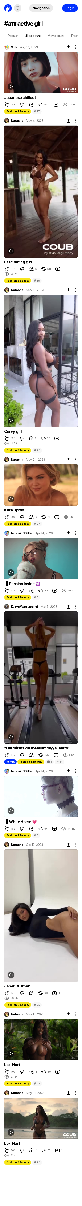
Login (70, 8)
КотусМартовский (24, 606)
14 (59, 762)
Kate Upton (14, 510)
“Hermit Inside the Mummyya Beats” (37, 748)
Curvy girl (13, 431)
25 (37, 1005)
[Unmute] (11, 86)
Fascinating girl (18, 262)
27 (37, 524)
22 (37, 1083)
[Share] (68, 47)
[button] (6, 104)
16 (37, 280)
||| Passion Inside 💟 (22, 584)
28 (37, 450)
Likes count (33, 35)
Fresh (74, 35)
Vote (14, 47)
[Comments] (31, 104)
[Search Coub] (17, 8)
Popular (13, 35)
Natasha (17, 120)
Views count (55, 35)
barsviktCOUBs (22, 533)
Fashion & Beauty (17, 111)
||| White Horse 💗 (20, 822)
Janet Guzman (17, 986)
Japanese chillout (20, 97)
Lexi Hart (12, 1064)
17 (37, 111)
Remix (10, 761)
